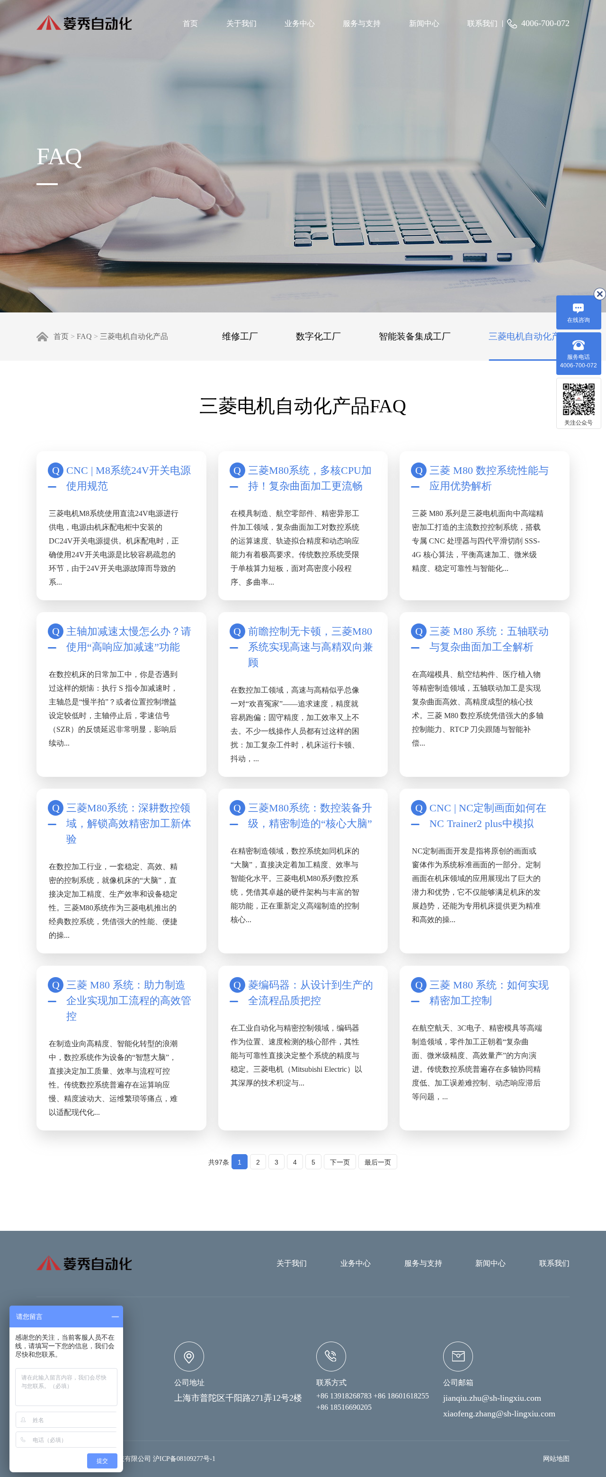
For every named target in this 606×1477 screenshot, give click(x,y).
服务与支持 (362, 23)
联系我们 (482, 23)
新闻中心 (424, 23)
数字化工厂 (318, 336)
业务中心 (300, 23)
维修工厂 (240, 336)
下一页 (340, 1162)
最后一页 (378, 1162)
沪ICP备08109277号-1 (184, 1458)
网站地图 (556, 1458)
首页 (190, 23)
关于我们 (241, 23)
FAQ (84, 336)
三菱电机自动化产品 (134, 336)
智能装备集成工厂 (415, 336)
